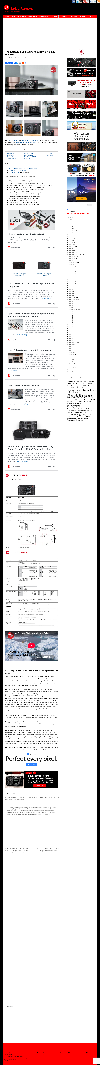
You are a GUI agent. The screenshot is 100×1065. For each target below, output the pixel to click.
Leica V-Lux (72, 352)
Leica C (71, 227)
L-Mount (85, 385)
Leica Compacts (73, 237)
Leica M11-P (72, 285)
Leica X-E (71, 360)
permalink (49, 797)
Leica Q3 (71, 311)
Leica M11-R (72, 287)
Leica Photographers (74, 297)
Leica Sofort (72, 344)
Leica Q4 (71, 319)
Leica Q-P (71, 305)
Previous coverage (14, 172)
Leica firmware (74, 392)
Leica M (71, 248)
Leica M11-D (72, 283)
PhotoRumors (32, 16)
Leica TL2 (71, 350)
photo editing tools (72, 409)
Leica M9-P (72, 295)
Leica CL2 (71, 235)
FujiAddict (54, 16)
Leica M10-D (72, 274)
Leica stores (89, 399)
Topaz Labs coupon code (85, 414)
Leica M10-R (72, 278)
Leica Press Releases (74, 299)
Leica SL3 (71, 336)
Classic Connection (12, 158)
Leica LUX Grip (73, 246)
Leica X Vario (72, 358)
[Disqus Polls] (32, 880)
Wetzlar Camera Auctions (82, 418)
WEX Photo (35, 157)
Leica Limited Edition (79, 395)
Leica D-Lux (21, 797)
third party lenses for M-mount (78, 412)
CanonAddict (73, 16)
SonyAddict (63, 16)
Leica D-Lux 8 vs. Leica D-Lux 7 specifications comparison (47, 849)
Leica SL (71, 330)
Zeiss (82, 420)
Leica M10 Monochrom (75, 272)
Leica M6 (71, 291)
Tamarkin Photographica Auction (84, 410)
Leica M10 (71, 270)
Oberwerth (80, 403)
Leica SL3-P (72, 338)
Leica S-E (71, 327)
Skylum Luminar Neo (71, 410)
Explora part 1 (13, 170)
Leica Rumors (22, 8)
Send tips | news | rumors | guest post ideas (78, 213)
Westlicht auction (71, 418)
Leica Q (71, 301)
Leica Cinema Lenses (74, 231)
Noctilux (74, 403)
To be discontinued (72, 414)
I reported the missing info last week (27, 142)
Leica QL (71, 321)
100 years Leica (78, 381)
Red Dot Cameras (28, 155)
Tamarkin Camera (11, 157)
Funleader (89, 383)
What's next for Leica (73, 420)
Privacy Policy (63, 1052)
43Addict (82, 16)
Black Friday (90, 381)
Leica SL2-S (72, 334)
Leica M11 (71, 280)
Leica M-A (71, 260)
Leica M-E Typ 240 (74, 266)
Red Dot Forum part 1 (15, 168)
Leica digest (89, 390)
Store (13, 16)
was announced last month (30, 140)
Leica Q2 (71, 307)
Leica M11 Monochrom (75, 282)
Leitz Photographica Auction (74, 401)
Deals (70, 219)
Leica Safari (75, 399)
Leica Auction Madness (75, 225)
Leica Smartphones (74, 342)
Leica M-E (71, 264)
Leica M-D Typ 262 (74, 262)
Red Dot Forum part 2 (30, 168)
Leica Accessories (73, 223)
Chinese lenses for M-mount (76, 383)
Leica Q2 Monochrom (74, 309)
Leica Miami (10, 155)
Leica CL (71, 233)
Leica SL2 (71, 332)
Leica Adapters (87, 388)
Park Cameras (27, 157)
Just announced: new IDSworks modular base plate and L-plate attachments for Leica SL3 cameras (17, 850)
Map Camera (50, 155)
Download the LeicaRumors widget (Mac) (13, 1056)
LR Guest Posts (73, 364)
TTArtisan (70, 416)
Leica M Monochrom (74, 252)
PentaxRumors (43, 16)
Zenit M (71, 372)
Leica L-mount (74, 394)
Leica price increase (87, 397)
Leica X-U (71, 362)
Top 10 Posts (72, 370)
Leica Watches (72, 354)
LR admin (9, 57)
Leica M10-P (72, 276)
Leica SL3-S (72, 340)
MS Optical (69, 403)
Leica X (71, 356)
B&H (14, 153)
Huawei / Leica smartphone (73, 386)
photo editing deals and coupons (76, 407)
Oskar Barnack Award (73, 405)
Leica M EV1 (72, 250)
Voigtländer (84, 416)
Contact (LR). (26, 1058)
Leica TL (71, 348)
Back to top (10, 1006)
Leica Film (71, 240)
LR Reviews (72, 366)
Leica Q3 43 (72, 313)
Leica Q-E (71, 303)
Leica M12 (71, 289)
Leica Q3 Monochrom (74, 317)
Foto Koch (27, 158)
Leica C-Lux (72, 229)
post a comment (21, 799)
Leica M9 (71, 293)
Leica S (71, 325)
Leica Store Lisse (28, 153)
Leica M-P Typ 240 (74, 268)
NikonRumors (21, 16)
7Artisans (70, 381)
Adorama (9, 153)
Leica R (71, 323)
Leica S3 (71, 328)
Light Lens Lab (87, 401)
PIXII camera (89, 408)
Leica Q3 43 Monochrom (75, 315)
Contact (90, 16)
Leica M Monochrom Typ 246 (77, 254)
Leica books (71, 390)
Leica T (71, 346)
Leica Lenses (72, 244)
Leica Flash (72, 242)
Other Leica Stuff (73, 368)
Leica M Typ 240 (73, 256)
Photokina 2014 (81, 408)
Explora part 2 (23, 170)
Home (7, 16)
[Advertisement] (32, 34)
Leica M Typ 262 (73, 258)
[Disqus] (32, 929)
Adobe (84, 381)
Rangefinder (50, 153)
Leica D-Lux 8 (12, 140)
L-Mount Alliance (73, 221)
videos (76, 416)
